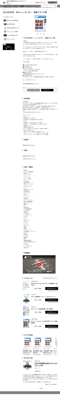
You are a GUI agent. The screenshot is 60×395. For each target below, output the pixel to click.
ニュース (28, 6)
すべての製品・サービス (8, 17)
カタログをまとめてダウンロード (49, 278)
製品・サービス (7, 6)
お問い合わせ (52, 2)
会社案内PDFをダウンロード (40, 2)
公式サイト (9, 3)
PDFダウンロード (47, 90)
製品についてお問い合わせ (33, 90)
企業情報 (22, 6)
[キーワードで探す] (55, 6)
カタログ (15, 6)
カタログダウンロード (51, 288)
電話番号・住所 (37, 371)
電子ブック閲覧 (38, 288)
